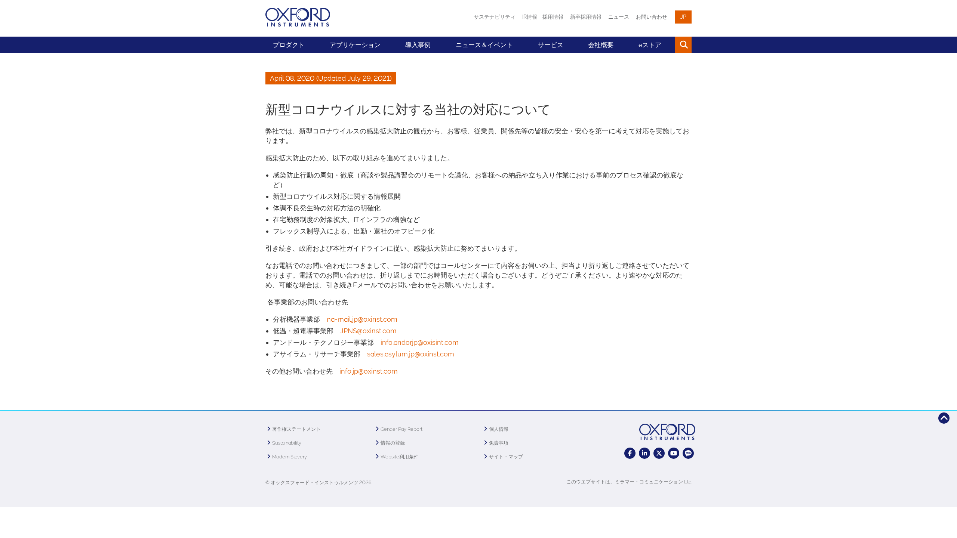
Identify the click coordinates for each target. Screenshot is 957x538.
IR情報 (529, 17)
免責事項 (498, 443)
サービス (550, 45)
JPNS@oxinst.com (368, 331)
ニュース (618, 17)
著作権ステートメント (296, 429)
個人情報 (498, 429)
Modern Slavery (289, 457)
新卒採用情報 (585, 17)
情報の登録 (393, 443)
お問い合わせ (651, 17)
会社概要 (600, 45)
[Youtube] (673, 453)
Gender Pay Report (401, 429)
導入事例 (418, 45)
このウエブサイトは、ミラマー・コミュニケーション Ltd (629, 482)
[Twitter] (659, 453)
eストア (649, 45)
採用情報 (552, 17)
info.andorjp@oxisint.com (420, 342)
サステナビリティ (495, 17)
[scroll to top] (944, 418)
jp (683, 17)
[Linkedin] (644, 453)
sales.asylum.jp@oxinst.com (410, 354)
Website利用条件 (400, 457)
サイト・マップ (506, 457)
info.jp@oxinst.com (368, 371)
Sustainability (286, 443)
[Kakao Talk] (688, 453)
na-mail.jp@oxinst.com (362, 319)
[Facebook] (630, 453)
